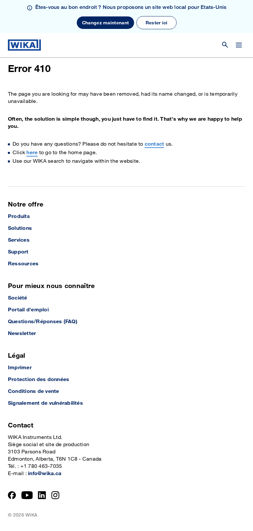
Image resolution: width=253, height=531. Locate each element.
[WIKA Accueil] (24, 45)
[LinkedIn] (42, 495)
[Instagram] (55, 495)
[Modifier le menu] (239, 45)
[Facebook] (12, 495)
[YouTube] (27, 495)
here (32, 153)
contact (154, 144)
